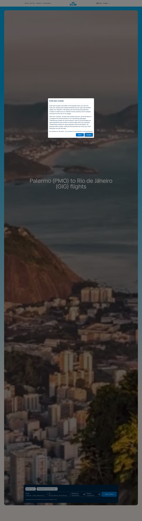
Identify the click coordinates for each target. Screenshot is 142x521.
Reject (80, 135)
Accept (89, 135)
